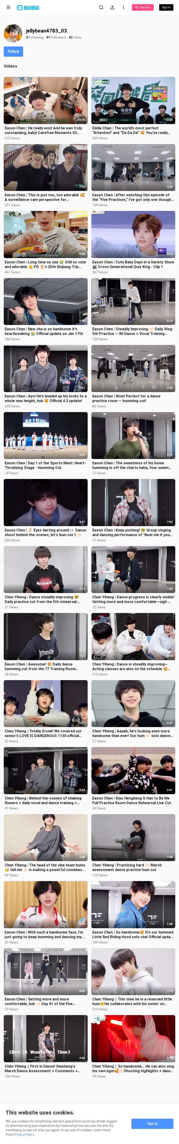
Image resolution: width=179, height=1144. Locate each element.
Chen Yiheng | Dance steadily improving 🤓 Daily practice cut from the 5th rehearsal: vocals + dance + (42, 599)
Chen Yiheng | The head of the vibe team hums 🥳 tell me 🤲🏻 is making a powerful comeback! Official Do (45, 867)
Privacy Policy (24, 1134)
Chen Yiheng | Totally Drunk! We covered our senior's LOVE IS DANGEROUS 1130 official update (43, 733)
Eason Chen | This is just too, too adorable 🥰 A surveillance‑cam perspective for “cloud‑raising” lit (45, 197)
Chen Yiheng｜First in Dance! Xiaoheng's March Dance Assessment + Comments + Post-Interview (41, 1068)
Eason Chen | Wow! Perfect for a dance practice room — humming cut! (126, 398)
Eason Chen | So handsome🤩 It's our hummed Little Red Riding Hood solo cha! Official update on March (133, 934)
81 (48, 37)
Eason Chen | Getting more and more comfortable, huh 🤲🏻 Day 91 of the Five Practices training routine (39, 1001)
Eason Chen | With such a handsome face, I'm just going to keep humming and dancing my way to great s (44, 934)
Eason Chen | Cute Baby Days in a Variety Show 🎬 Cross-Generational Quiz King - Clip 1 (133, 264)
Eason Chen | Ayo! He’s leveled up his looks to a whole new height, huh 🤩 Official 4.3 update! (46, 398)
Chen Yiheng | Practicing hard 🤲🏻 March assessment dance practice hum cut (127, 867)
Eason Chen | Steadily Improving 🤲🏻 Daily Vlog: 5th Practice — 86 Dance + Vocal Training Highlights (132, 331)
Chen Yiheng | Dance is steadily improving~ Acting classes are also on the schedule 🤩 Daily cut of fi (130, 666)
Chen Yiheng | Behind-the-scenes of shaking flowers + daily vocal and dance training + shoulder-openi (43, 800)
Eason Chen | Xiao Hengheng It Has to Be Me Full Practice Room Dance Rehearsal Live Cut (131, 800)
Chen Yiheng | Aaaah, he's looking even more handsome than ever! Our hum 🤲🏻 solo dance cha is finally (131, 733)
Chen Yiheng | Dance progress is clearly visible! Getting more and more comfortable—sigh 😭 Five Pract (133, 599)
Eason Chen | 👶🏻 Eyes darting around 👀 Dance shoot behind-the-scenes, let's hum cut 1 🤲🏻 (45, 532)
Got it (153, 1123)
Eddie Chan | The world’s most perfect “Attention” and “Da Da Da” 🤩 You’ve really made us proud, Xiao (130, 130)
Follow (13, 51)
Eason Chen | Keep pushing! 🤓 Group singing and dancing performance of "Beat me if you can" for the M (131, 532)
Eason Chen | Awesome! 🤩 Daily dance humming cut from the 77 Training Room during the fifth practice (40, 666)
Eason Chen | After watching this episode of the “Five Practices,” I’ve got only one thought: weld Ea (133, 197)
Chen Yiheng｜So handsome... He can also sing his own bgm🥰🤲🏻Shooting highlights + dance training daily (133, 1068)
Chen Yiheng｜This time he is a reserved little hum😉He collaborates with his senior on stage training (132, 1001)
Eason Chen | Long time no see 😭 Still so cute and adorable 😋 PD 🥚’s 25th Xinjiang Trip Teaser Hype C (45, 264)
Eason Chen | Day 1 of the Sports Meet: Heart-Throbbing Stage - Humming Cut (45, 465)
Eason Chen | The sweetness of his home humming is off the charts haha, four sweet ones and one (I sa (130, 465)
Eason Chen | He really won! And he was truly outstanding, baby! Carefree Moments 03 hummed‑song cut (43, 130)
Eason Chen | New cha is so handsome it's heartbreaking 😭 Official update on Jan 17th (44, 331)
